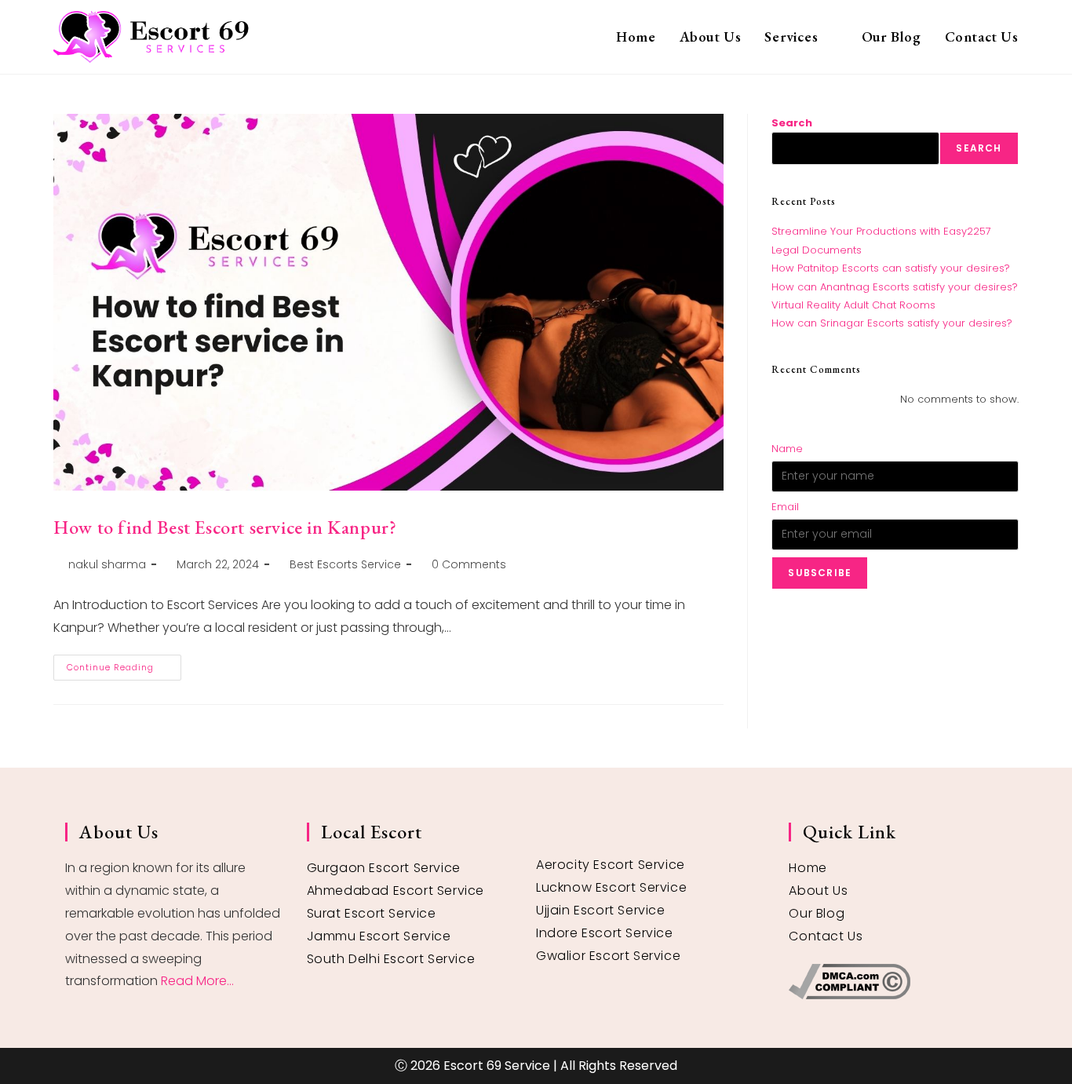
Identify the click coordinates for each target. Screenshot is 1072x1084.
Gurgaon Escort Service (384, 868)
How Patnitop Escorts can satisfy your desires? (890, 268)
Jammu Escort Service (379, 936)
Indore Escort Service (604, 933)
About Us (818, 890)
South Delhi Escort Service (391, 959)
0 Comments (469, 564)
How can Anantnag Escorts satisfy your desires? (894, 286)
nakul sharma (107, 564)
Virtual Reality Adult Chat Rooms (853, 304)
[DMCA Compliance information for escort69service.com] (897, 981)
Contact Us (825, 936)
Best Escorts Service (345, 564)
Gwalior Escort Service (608, 956)
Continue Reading (124, 664)
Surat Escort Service (371, 913)
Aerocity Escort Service (610, 865)
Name (787, 448)
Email (785, 506)
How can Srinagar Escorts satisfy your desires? (891, 323)
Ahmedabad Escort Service (395, 890)
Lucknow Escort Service (611, 887)
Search (791, 122)
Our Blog (816, 913)
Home (807, 868)
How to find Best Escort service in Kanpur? (224, 527)
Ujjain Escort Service (600, 910)
